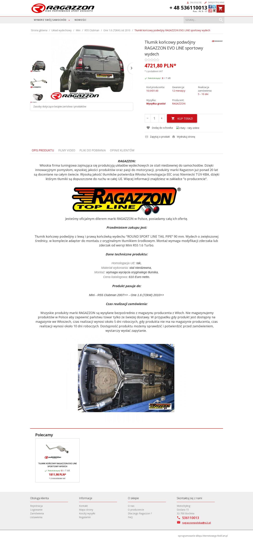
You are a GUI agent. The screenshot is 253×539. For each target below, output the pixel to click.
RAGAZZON (178, 103)
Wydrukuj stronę (186, 136)
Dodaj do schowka (162, 127)
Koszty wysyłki (87, 513)
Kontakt (83, 505)
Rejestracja (36, 505)
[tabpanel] (126, 291)
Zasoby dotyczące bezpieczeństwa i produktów (59, 106)
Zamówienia (37, 513)
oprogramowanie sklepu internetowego (197, 535)
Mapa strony (86, 509)
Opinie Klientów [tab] (122, 150)
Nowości (80, 19)
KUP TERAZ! (185, 119)
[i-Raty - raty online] (187, 128)
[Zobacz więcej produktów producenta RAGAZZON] (217, 40)
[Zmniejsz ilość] (147, 118)
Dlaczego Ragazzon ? (140, 513)
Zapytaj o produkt (160, 136)
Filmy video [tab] (66, 150)
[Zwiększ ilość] (162, 118)
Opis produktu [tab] (43, 150)
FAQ (130, 517)
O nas (131, 505)
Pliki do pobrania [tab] (93, 150)
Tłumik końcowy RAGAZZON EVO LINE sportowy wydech (57, 464)
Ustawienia (36, 517)
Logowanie (36, 509)
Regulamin (85, 517)
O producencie (136, 509)
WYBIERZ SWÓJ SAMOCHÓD (50, 19)
